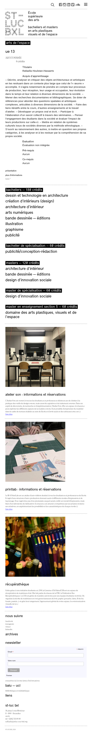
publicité (12, 235)
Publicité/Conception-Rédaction (31, 252)
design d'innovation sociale (28, 280)
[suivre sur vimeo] (72, 5)
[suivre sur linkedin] (68, 5)
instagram (9, 624)
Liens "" (8, 179)
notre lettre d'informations (29, 681)
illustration (14, 224)
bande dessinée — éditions (27, 218)
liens (8, 695)
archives (11, 634)
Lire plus (8, 414)
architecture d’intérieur (24, 207)
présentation (10, 171)
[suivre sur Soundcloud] (77, 5)
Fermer (9, 675)
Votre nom (12, 661)
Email (10, 652)
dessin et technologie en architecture (36, 196)
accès (7, 716)
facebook (9, 621)
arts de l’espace (18, 43)
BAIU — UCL (12, 685)
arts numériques (19, 213)
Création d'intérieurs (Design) (29, 201)
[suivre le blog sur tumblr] (64, 5)
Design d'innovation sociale (28, 296)
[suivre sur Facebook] (60, 5)
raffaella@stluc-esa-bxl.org (16, 721)
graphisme (14, 230)
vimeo (8, 627)
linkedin (8, 629)
